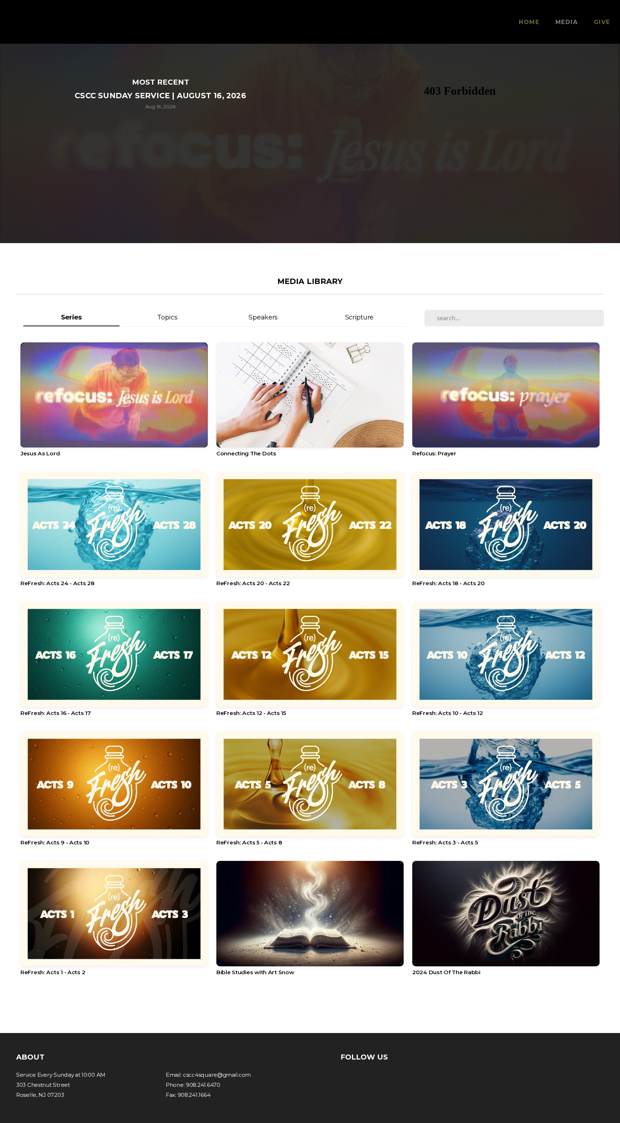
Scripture (359, 317)
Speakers (263, 317)
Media (566, 22)
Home (529, 22)
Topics (167, 317)
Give (602, 22)
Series (71, 317)
